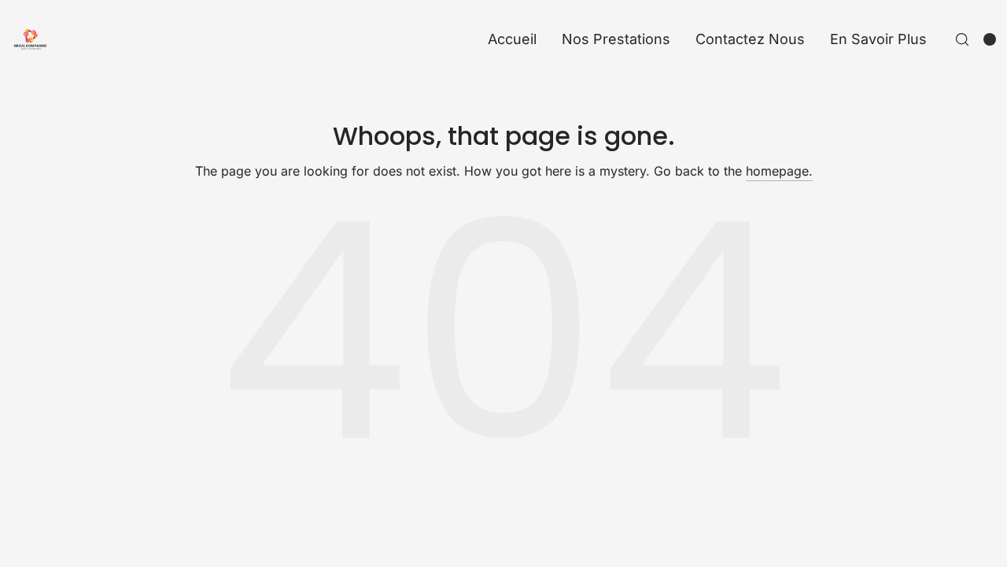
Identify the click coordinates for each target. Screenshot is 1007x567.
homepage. (779, 171)
